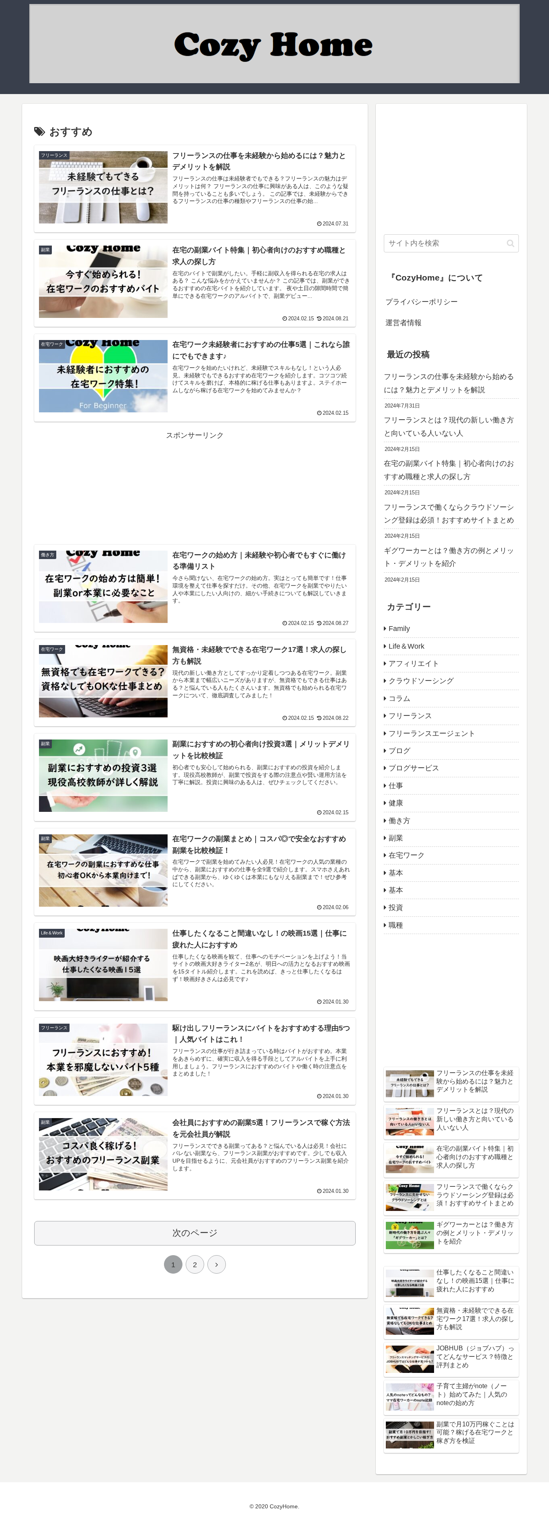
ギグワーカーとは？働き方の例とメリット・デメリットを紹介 (449, 557)
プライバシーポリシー (421, 302)
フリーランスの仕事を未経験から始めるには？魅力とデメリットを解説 (449, 383)
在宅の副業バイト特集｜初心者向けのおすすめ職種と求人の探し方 (449, 469)
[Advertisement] (195, 479)
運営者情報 (403, 323)
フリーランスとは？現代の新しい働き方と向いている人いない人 (449, 426)
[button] (511, 243)
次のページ (195, 1233)
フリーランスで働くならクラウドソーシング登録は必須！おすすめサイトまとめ (449, 513)
